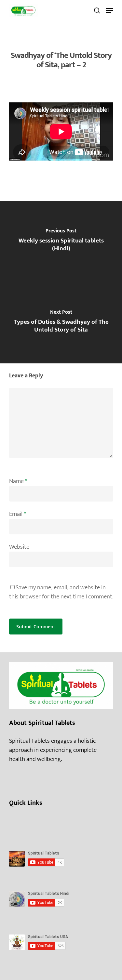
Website (19, 547)
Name (18, 481)
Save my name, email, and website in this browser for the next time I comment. (61, 592)
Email (17, 514)
